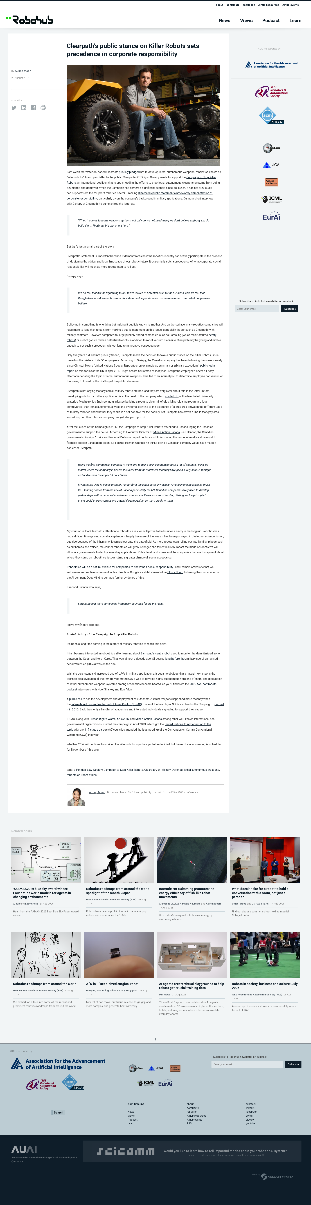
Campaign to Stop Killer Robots (123, 769)
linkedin (250, 1108)
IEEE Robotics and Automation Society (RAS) (111, 899)
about (219, 4)
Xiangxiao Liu (166, 903)
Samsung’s (148, 653)
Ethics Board (175, 572)
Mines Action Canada (166, 432)
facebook (251, 1111)
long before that (175, 658)
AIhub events (290, 4)
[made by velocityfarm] (272, 1176)
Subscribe (290, 309)
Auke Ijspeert (213, 903)
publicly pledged (129, 172)
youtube (250, 1123)
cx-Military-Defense (170, 769)
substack (251, 1104)
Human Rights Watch (103, 719)
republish (249, 4)
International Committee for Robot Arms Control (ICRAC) (106, 704)
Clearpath (150, 769)
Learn (295, 20)
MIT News (164, 994)
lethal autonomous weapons (201, 769)
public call (75, 699)
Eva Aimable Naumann (187, 903)
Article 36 (123, 719)
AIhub (16, 903)
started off (172, 396)
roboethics (73, 775)
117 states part (94, 729)
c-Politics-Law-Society (88, 769)
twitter (249, 1115)
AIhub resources (268, 4)
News (224, 20)
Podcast (271, 20)
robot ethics (89, 775)
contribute (233, 4)
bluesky (250, 1119)
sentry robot (162, 653)
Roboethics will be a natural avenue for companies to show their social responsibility (120, 567)
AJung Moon (23, 71)
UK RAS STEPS (260, 903)
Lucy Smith (31, 903)
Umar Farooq (239, 903)
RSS (189, 1123)
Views (246, 20)
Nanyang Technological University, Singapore (111, 990)
